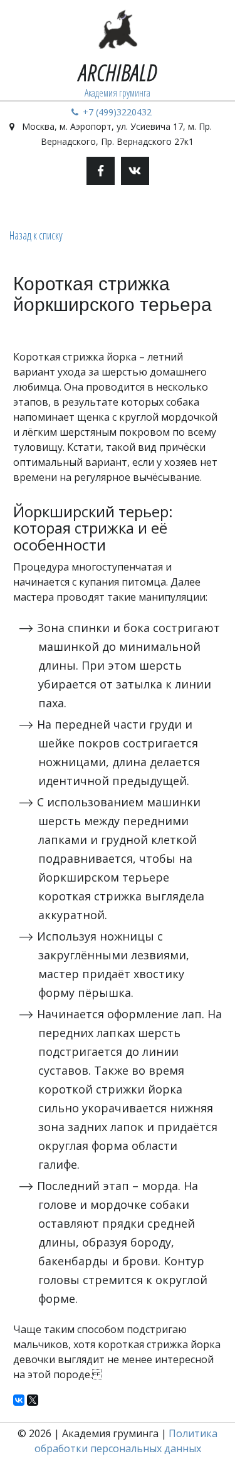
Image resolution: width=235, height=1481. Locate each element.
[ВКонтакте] (18, 1400)
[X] (32, 1400)
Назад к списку (36, 235)
